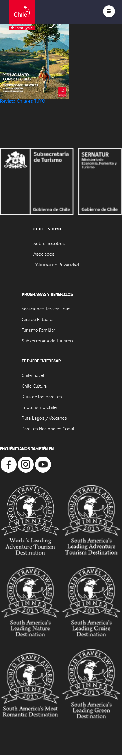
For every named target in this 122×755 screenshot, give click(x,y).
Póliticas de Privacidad (56, 264)
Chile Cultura (34, 386)
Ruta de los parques (42, 396)
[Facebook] (9, 464)
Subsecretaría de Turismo (47, 340)
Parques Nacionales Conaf (48, 428)
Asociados (43, 254)
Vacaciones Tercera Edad (46, 308)
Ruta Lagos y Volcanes (44, 418)
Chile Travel (33, 375)
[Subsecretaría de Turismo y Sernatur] (61, 181)
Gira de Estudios (38, 319)
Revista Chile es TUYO (22, 101)
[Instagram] (26, 464)
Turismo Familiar (38, 330)
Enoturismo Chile (39, 407)
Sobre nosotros (49, 243)
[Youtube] (43, 464)
